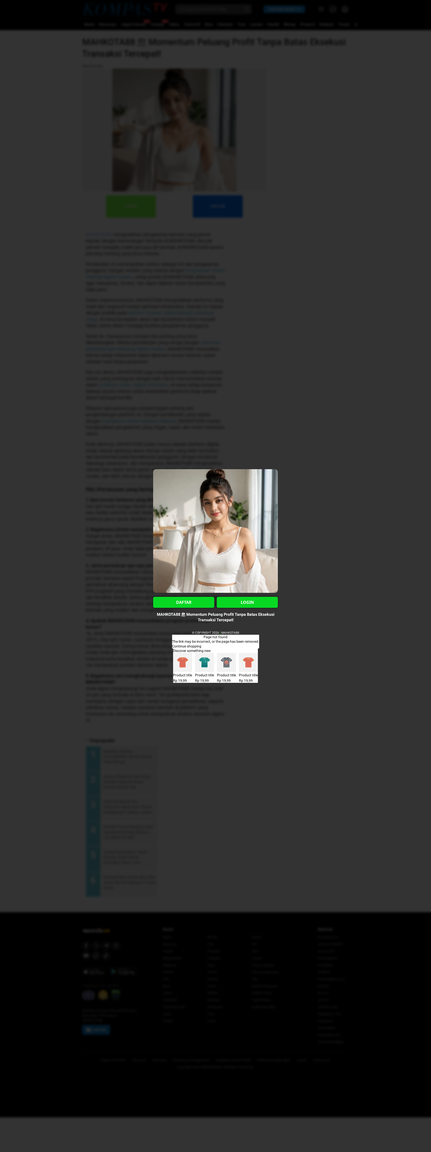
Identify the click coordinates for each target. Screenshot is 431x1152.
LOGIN (247, 602)
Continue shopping (186, 646)
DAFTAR (184, 602)
